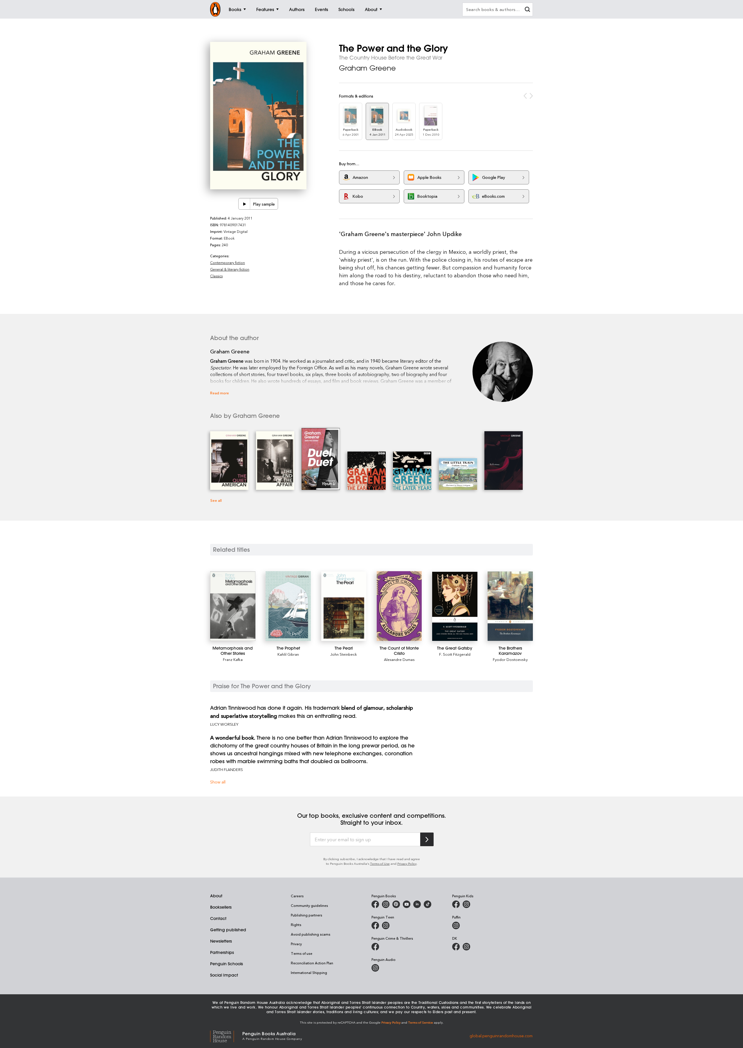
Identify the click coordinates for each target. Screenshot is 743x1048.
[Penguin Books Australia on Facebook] (375, 904)
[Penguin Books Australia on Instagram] (385, 904)
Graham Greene (367, 68)
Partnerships (222, 952)
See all (216, 500)
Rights (296, 924)
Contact (218, 918)
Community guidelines (309, 905)
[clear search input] (527, 10)
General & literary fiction (229, 269)
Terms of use (301, 953)
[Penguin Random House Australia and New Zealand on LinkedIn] (417, 904)
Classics (216, 275)
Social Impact (224, 975)
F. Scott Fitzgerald (454, 654)
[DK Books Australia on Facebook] (456, 946)
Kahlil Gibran (288, 654)
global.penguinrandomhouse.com (501, 1035)
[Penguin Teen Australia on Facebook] (375, 925)
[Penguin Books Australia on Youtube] (406, 904)
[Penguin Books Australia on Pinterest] (396, 904)
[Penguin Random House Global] (226, 1035)
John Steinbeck (343, 654)
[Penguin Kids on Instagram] (466, 904)
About (216, 895)
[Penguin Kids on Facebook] (456, 904)
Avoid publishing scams (310, 934)
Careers (297, 895)
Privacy (296, 943)
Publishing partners (306, 915)
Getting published (228, 929)
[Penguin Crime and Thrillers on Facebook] (375, 946)
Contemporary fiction (227, 262)
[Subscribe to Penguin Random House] (427, 839)
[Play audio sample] (244, 203)
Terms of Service (420, 1022)
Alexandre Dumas (399, 659)
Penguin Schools (226, 963)
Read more (219, 393)
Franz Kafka (233, 659)
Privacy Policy (406, 863)
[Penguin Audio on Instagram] (375, 968)
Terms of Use (380, 863)
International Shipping (309, 972)
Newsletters (221, 941)
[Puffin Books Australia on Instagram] (456, 925)
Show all (218, 782)
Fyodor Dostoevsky (510, 659)
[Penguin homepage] (215, 9)
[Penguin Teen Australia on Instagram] (385, 925)
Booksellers (221, 907)
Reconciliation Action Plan (312, 963)
